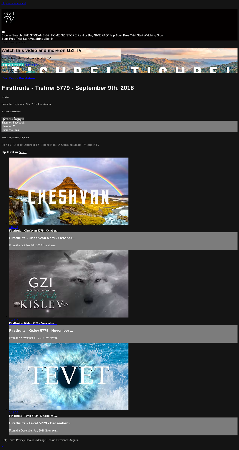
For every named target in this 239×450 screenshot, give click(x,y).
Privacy (21, 440)
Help (4, 440)
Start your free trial (12, 64)
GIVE (97, 35)
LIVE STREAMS (34, 35)
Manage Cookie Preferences (53, 440)
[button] (3, 32)
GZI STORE (69, 35)
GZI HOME (52, 35)
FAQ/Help (108, 35)
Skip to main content (13, 3)
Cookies (31, 440)
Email (20, 119)
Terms (12, 440)
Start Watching (147, 35)
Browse (6, 35)
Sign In (49, 38)
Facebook (7, 119)
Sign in (161, 35)
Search (17, 35)
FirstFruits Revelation (18, 78)
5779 (23, 152)
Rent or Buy (85, 35)
